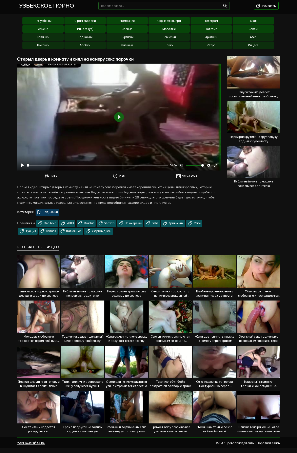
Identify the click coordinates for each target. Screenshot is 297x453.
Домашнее (127, 21)
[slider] (97, 165)
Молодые (169, 29)
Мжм (197, 223)
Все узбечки (43, 21)
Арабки (85, 45)
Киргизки (127, 37)
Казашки (43, 37)
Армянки (211, 37)
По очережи (133, 223)
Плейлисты (268, 6)
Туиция (30, 231)
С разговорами (85, 21)
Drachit (88, 223)
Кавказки (169, 37)
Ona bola (49, 223)
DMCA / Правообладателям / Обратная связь (247, 443)
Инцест (253, 45)
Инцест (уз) (85, 29)
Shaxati (109, 223)
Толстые (211, 29)
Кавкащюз (73, 231)
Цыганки (43, 45)
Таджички (85, 37)
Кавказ (50, 231)
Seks (154, 223)
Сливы (253, 29)
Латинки (127, 45)
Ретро (211, 45)
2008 (70, 223)
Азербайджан (101, 231)
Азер (253, 37)
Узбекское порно (46, 5)
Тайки (169, 45)
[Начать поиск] (225, 6)
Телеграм (211, 21)
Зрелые (127, 29)
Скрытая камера (169, 21)
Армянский (175, 223)
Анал (253, 21)
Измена (43, 29)
